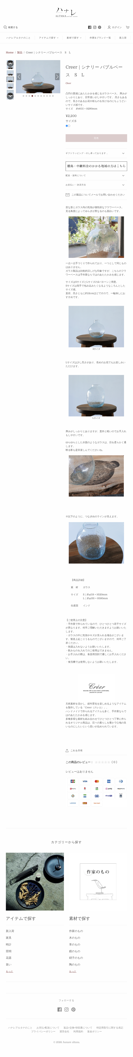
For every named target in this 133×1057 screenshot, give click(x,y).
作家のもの (76, 931)
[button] (10, 63)
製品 (19, 52)
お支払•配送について (48, 1027)
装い (8, 964)
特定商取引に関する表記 (109, 1027)
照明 (8, 951)
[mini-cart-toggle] (127, 27)
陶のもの (74, 964)
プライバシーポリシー (43, 1031)
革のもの (74, 944)
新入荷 (123, 37)
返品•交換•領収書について (78, 1027)
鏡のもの (74, 951)
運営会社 (64, 1031)
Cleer (68, 83)
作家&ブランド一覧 (100, 37)
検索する (13, 27)
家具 (8, 937)
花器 (8, 957)
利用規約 (78, 1031)
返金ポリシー (94, 1031)
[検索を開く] (5, 27)
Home (10, 52)
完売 (96, 138)
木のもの (74, 937)
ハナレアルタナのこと (18, 37)
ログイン (117, 27)
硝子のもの (76, 957)
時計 (8, 944)
